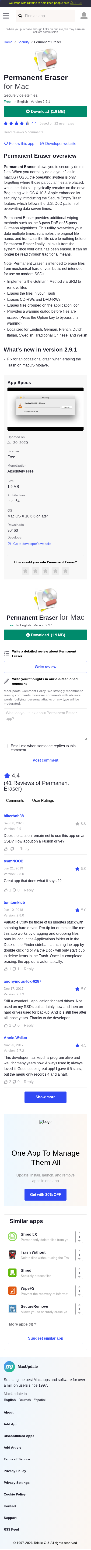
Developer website (60, 144)
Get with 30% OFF (45, 1194)
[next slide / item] (80, 409)
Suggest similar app (45, 1338)
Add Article (12, 1447)
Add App (11, 1424)
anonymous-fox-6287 (22, 981)
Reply (24, 848)
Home (8, 42)
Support (10, 1518)
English (10, 1399)
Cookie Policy (15, 1494)
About (9, 1412)
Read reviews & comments (23, 132)
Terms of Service (17, 1459)
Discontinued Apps (19, 1436)
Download (48, 111)
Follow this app (21, 144)
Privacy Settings (17, 1482)
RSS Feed (11, 1529)
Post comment (45, 760)
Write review (45, 666)
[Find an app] (20, 16)
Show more (45, 1097)
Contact (10, 1506)
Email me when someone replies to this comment (43, 748)
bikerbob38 (14, 815)
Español (40, 1399)
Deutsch (25, 1399)
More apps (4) (21, 1324)
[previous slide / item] (10, 409)
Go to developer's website (32, 544)
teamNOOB (14, 861)
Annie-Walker (15, 1037)
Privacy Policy (15, 1471)
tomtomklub (14, 902)
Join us (76, 2)
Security (23, 42)
